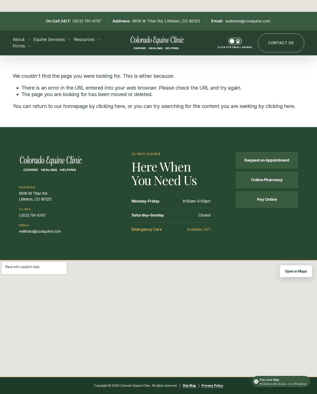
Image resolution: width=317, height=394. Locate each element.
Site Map (189, 385)
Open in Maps (296, 271)
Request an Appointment (266, 160)
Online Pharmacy (267, 179)
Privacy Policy (212, 385)
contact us (281, 43)
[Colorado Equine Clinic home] (62, 163)
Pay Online (267, 199)
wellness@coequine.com (248, 21)
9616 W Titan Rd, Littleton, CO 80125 (166, 21)
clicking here (110, 106)
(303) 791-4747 (86, 21)
